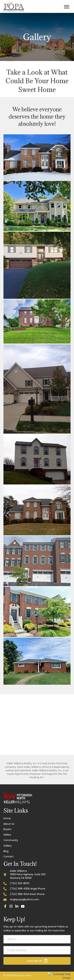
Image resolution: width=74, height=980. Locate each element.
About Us (8, 824)
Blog (5, 851)
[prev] (12, 729)
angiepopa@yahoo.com (24, 899)
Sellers (7, 834)
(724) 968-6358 (20, 888)
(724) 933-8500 (19, 883)
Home (7, 818)
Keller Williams (18, 871)
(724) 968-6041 (19, 894)
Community (10, 840)
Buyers (7, 829)
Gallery (7, 845)
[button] (5, 906)
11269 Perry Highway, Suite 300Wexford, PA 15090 (28, 876)
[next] (62, 729)
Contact (8, 856)
